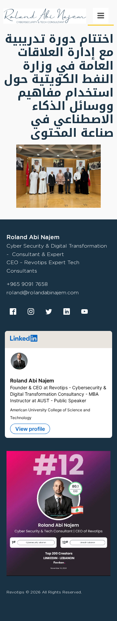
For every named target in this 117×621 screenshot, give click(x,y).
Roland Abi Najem (32, 380)
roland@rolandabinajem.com (42, 292)
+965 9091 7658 (27, 284)
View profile (30, 429)
